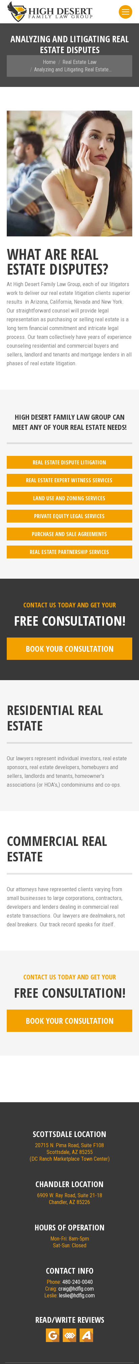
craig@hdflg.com (76, 1289)
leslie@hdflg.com (77, 1295)
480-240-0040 (77, 1282)
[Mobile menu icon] (125, 12)
